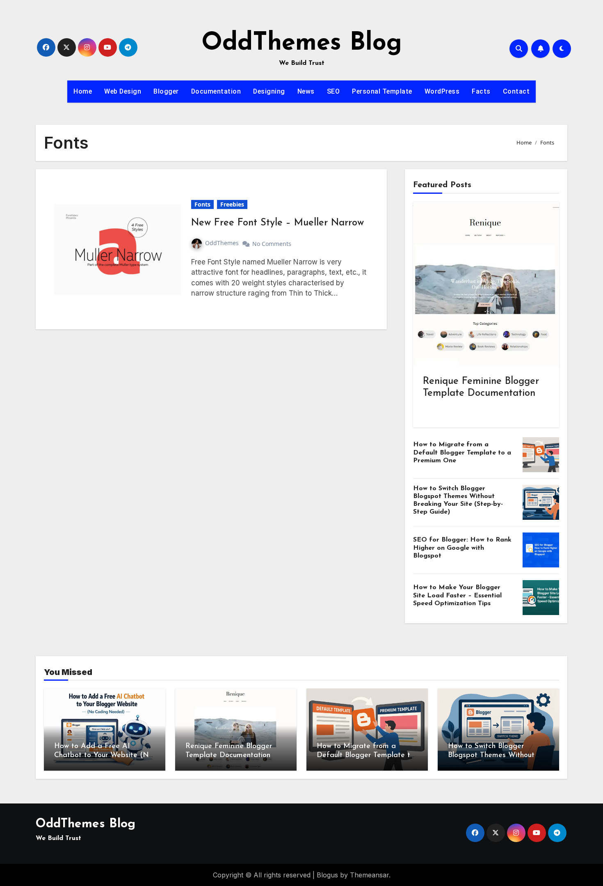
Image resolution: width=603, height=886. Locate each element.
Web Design (122, 91)
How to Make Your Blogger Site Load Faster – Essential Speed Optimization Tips (457, 595)
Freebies (232, 204)
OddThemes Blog (301, 43)
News (306, 91)
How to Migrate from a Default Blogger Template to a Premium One (462, 452)
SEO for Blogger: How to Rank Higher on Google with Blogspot (462, 548)
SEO (333, 91)
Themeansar (369, 875)
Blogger (166, 91)
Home (82, 91)
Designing (269, 91)
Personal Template (382, 91)
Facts (481, 91)
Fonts (202, 204)
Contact (516, 91)
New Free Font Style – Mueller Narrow (277, 223)
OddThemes (222, 243)
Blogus (327, 875)
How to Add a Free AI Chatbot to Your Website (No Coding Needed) (103, 755)
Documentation (216, 91)
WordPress (442, 91)
